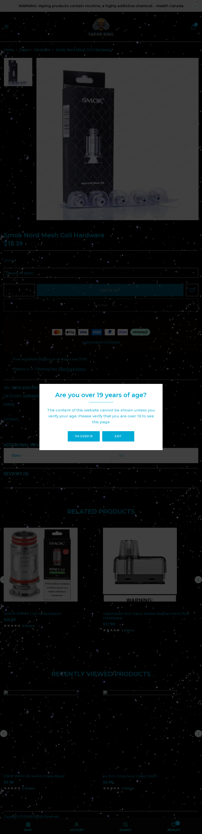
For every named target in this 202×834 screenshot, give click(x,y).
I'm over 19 (84, 436)
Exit (118, 436)
